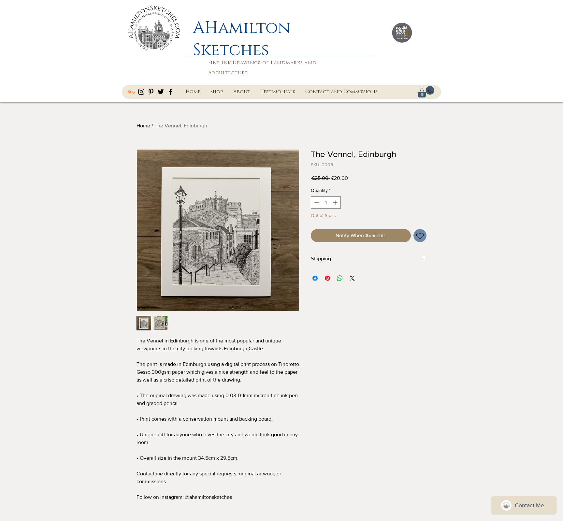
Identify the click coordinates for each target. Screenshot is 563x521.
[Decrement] (316, 202)
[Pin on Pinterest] (327, 278)
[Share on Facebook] (315, 278)
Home (143, 125)
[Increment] (336, 202)
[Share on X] (352, 278)
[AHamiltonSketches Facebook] (170, 92)
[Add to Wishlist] (419, 235)
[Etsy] (131, 92)
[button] (425, 91)
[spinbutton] (326, 202)
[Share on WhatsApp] (340, 278)
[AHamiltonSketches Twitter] (161, 92)
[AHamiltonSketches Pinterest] (151, 92)
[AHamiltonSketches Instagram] (141, 92)
